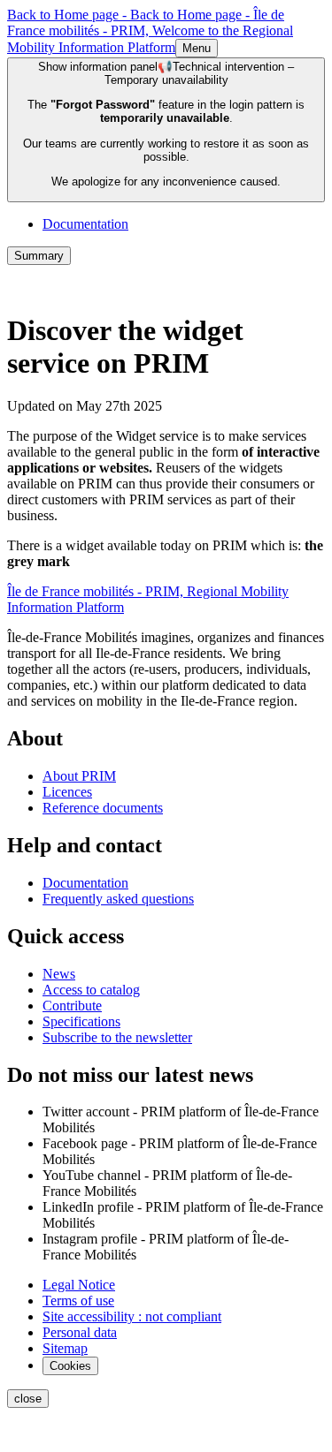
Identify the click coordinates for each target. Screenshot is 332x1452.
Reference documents (102, 807)
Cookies (70, 1366)
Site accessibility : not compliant (131, 1316)
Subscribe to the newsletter (117, 1037)
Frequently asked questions (118, 898)
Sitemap (65, 1348)
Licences (67, 791)
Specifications (81, 1021)
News (58, 973)
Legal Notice (78, 1284)
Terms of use (78, 1300)
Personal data (79, 1332)
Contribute (72, 1005)
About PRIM (79, 775)
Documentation (85, 223)
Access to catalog (91, 989)
